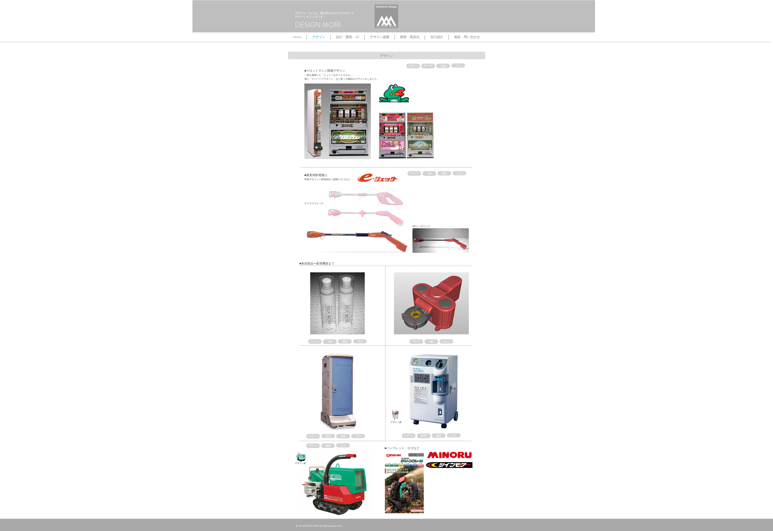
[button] (410, 37)
